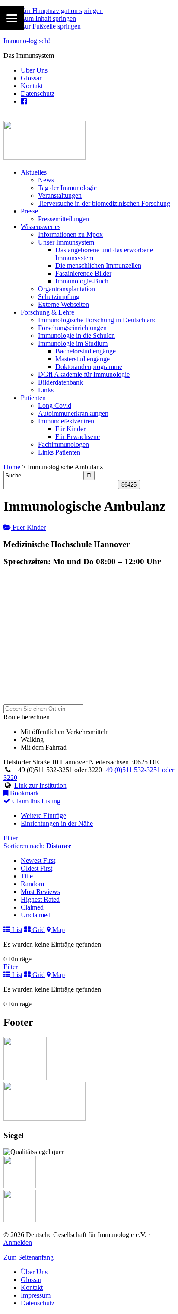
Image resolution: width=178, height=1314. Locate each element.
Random (32, 884)
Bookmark (23, 793)
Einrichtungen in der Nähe (57, 823)
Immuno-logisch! (26, 41)
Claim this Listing (35, 801)
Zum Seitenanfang (28, 1257)
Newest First (38, 860)
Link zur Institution (40, 785)
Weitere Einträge (43, 815)
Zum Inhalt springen (48, 18)
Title (27, 876)
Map (58, 929)
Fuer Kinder (28, 527)
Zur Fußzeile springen (51, 26)
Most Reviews (40, 891)
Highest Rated (40, 899)
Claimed (32, 907)
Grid (38, 929)
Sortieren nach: (37, 845)
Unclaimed (36, 915)
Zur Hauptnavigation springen (62, 10)
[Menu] (12, 18)
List (16, 929)
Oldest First (36, 868)
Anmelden (17, 1242)
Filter (10, 838)
